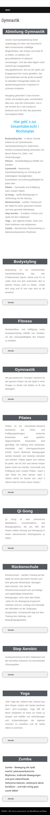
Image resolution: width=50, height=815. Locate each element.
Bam (45, 811)
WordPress (34, 811)
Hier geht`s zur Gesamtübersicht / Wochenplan (25, 126)
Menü (7, 10)
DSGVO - (4, 811)
